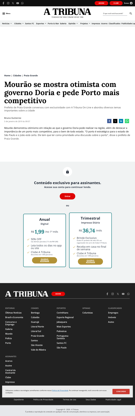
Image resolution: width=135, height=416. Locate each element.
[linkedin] (121, 121)
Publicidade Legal (113, 399)
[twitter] (115, 121)
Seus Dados (91, 399)
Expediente (19, 399)
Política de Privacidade (60, 390)
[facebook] (109, 121)
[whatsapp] (127, 121)
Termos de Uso (69, 399)
